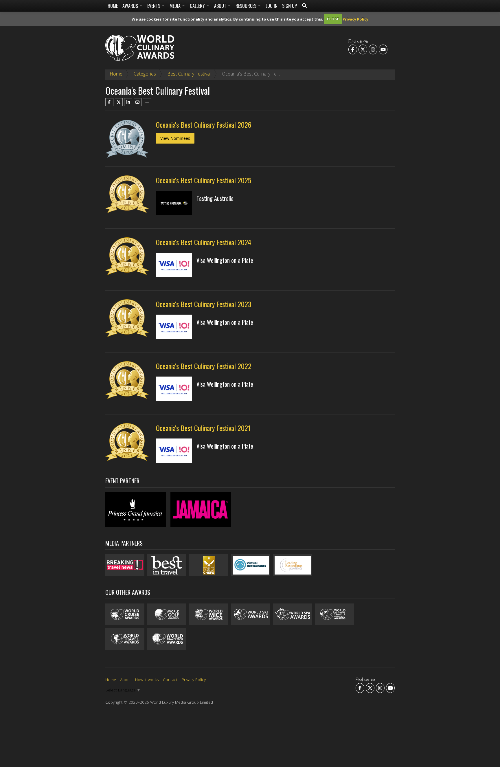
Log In (271, 5)
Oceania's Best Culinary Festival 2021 (203, 428)
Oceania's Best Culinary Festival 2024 (203, 242)
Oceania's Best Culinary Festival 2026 (203, 124)
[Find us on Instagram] (373, 49)
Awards (130, 5)
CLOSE (333, 18)
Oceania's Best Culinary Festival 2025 (203, 180)
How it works (147, 679)
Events (154, 5)
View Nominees (175, 138)
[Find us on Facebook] (352, 49)
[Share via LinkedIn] (128, 102)
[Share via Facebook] (109, 102)
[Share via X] (119, 102)
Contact (170, 679)
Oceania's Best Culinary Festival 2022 (203, 366)
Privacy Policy (355, 18)
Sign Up (289, 5)
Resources (247, 5)
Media (176, 5)
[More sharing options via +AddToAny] (147, 102)
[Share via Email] (137, 102)
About (220, 5)
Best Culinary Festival (189, 74)
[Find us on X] (363, 49)
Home (113, 5)
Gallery (198, 5)
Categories (145, 74)
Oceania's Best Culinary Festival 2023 (203, 304)
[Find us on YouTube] (383, 49)
